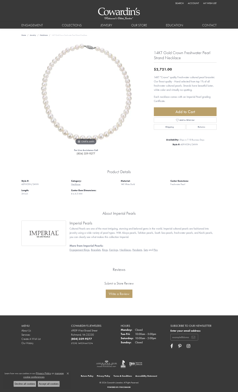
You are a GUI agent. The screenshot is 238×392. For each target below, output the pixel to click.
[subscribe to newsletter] (193, 337)
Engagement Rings (80, 250)
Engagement (32, 25)
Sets (146, 250)
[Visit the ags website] (106, 364)
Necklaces (44, 35)
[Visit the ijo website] (135, 364)
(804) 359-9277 (86, 153)
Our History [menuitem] (27, 343)
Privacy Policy (103, 376)
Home (23, 35)
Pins (155, 250)
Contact (209, 25)
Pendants (137, 250)
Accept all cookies (49, 383)
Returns (201, 126)
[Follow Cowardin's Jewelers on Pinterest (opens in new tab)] (179, 346)
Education (174, 25)
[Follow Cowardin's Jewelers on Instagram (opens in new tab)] (188, 346)
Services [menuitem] (25, 334)
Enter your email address (185, 330)
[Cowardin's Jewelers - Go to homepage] (119, 14)
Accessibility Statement (146, 376)
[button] (179, 3)
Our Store (139, 25)
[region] (86, 93)
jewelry (33, 35)
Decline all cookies (25, 383)
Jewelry (106, 25)
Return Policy (87, 376)
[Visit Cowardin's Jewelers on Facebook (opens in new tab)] (172, 346)
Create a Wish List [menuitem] (31, 339)
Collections (72, 25)
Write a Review (119, 293)
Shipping (169, 126)
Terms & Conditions (123, 376)
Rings (105, 250)
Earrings (113, 250)
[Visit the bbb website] (123, 364)
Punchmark (125, 387)
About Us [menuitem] (26, 330)
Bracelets (96, 250)
